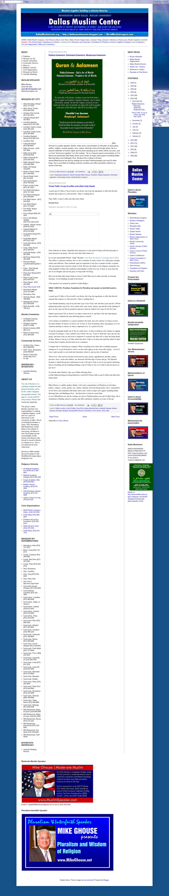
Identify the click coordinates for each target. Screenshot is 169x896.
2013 (132, 140)
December (136, 101)
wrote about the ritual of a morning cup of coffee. (101, 258)
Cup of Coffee (71, 408)
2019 (132, 86)
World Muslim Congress (79, 177)
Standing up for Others (51, 42)
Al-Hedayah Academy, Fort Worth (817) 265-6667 (31, 470)
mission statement (30, 402)
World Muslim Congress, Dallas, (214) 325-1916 (32, 511)
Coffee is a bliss (60, 408)
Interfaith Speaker (105, 408)
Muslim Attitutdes (136, 57)
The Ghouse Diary (35, 42)
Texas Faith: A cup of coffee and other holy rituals (72, 186)
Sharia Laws (134, 223)
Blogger (106, 880)
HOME (23, 40)
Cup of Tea (80, 408)
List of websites (138, 42)
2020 (132, 83)
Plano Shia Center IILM (31, 287)
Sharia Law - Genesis (137, 67)
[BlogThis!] (95, 172)
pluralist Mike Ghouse (76, 410)
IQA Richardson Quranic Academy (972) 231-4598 (32, 493)
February (135, 133)
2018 (132, 89)
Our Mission (50, 40)
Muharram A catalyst (137, 69)
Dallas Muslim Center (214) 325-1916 (31, 527)
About (58, 40)
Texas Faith (105, 410)
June (134, 130)
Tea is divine (96, 410)
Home (85, 417)
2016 (132, 92)
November (136, 120)
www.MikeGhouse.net (58, 160)
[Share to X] (97, 172)
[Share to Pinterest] (102, 172)
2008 (132, 156)
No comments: (81, 171)
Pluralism (94, 175)
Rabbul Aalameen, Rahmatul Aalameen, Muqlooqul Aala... (139, 107)
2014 (132, 98)
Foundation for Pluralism (100, 42)
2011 (132, 146)
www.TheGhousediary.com (95, 160)
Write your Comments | (46, 44)
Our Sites (64, 40)
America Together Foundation (120, 42)
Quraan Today (135, 229)
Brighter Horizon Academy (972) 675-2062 (30, 486)
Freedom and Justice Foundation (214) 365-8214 (31, 521)
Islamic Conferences (137, 255)
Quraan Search (135, 231)
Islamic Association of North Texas (138, 259)
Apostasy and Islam (137, 271)
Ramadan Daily (135, 226)
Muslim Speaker (135, 234)
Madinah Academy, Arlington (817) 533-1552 (32, 476)
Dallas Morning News (91, 408)
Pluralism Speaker (62, 410)
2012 (132, 143)
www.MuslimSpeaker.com (31, 89)
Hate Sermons (135, 265)
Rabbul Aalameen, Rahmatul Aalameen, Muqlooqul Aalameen (77, 55)
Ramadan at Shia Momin (138, 72)
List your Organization (29, 44)
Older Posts (115, 417)
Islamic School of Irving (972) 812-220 (31, 499)
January (135, 136)
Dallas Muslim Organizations (80, 40)
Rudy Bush (88, 410)
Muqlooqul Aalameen (62, 175)
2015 (132, 95)
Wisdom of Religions (137, 221)
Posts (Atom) (63, 421)
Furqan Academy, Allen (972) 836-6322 (31, 481)
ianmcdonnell (89, 880)
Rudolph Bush (53, 203)
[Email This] (93, 172)
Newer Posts (53, 417)
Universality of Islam (64, 177)
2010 (132, 149)
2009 (132, 152)
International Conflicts (137, 263)
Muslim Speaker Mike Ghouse (80, 175)
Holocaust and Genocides (81, 42)
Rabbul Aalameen (104, 175)
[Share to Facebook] (100, 172)
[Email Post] (88, 171)
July (134, 127)
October (135, 124)
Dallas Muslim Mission (138, 64)
